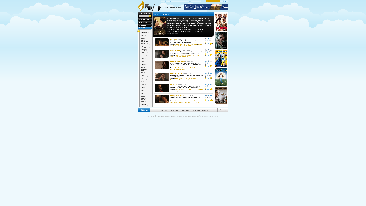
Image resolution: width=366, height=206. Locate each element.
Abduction (144, 34)
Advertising (144, 69)
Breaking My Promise (177, 61)
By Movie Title (144, 19)
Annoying (143, 93)
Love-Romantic (195, 100)
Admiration (144, 60)
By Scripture (143, 22)
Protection (188, 89)
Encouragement (174, 102)
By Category (143, 25)
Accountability (145, 49)
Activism (144, 57)
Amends (143, 86)
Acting (143, 53)
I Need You (173, 84)
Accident (143, 46)
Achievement (145, 52)
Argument (178, 69)
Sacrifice (200, 44)
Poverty (177, 44)
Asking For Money (176, 73)
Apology (143, 101)
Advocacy (144, 72)
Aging (143, 78)
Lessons (193, 55)
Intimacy (181, 102)
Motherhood (182, 89)
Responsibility (193, 44)
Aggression (144, 76)
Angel (143, 87)
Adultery (143, 66)
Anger (143, 89)
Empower (196, 102)
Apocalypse (144, 99)
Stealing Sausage (176, 50)
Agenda (143, 75)
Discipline (198, 55)
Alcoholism (144, 79)
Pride (183, 78)
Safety (179, 91)
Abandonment (145, 32)
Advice (143, 70)
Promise (181, 56)
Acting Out (144, 55)
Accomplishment (145, 47)
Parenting (189, 45)
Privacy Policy (174, 110)
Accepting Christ (145, 44)
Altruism (143, 82)
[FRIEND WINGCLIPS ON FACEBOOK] (220, 110)
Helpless (201, 68)
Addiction (143, 58)
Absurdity (144, 38)
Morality (176, 56)
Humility (188, 78)
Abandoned (144, 31)
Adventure (144, 67)
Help (166, 110)
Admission (144, 61)
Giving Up (172, 69)
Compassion (184, 80)
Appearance (144, 104)
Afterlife (143, 73)
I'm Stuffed (173, 39)
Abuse (143, 40)
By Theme (142, 28)
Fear (193, 89)
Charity (180, 78)
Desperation (184, 69)
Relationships (186, 100)
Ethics (171, 56)
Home (161, 110)
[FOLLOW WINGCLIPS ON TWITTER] (225, 110)
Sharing (185, 45)
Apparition (144, 102)
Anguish (143, 90)
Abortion (144, 37)
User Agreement (186, 110)
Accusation (144, 50)
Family (181, 44)
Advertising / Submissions (200, 110)
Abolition (143, 35)
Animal (143, 92)
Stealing (177, 55)
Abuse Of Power (145, 41)
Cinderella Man (182, 39)
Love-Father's (173, 45)
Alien (142, 81)
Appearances (144, 105)
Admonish (144, 63)
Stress (171, 91)
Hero (181, 100)
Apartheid (144, 96)
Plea (176, 78)
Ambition (144, 84)
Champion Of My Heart (177, 96)
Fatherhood (187, 44)
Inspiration (190, 102)
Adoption (144, 64)
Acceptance (144, 43)
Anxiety (176, 91)
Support (180, 45)
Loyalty (185, 102)
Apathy (143, 98)
